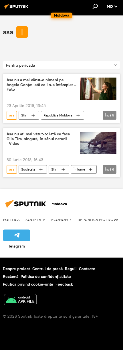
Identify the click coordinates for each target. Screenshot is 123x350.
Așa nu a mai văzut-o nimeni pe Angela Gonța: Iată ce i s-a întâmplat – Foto (41, 85)
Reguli (71, 268)
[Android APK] (20, 300)
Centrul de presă (47, 268)
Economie (61, 219)
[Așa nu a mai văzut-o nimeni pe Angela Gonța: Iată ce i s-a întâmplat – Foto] (98, 89)
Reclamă (10, 276)
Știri (24, 115)
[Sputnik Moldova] (17, 8)
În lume (79, 169)
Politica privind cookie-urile (28, 284)
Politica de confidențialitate (46, 276)
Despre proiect (16, 268)
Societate (28, 169)
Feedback (64, 284)
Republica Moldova (57, 115)
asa (8, 31)
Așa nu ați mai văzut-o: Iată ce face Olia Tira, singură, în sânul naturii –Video (38, 139)
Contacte (87, 268)
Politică (11, 219)
